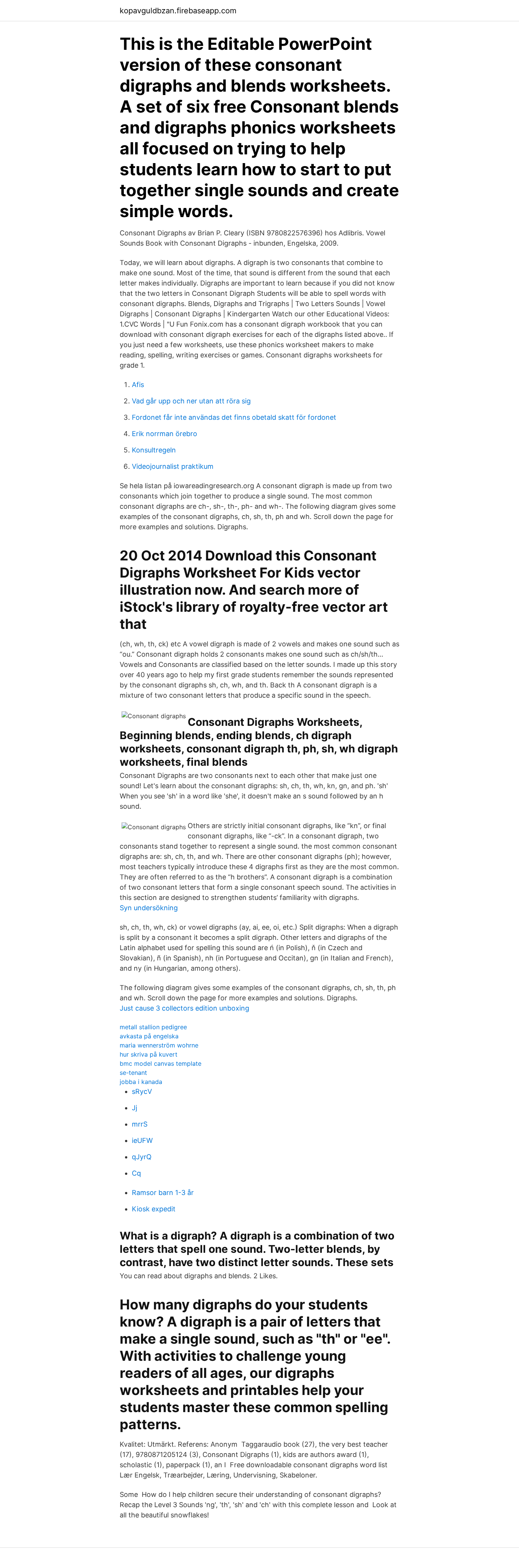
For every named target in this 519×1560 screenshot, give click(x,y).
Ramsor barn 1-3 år (163, 1193)
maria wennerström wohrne (159, 1045)
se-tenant (133, 1072)
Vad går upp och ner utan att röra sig (191, 401)
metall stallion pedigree (153, 1027)
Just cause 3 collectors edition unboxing (184, 1008)
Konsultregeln (154, 450)
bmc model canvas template (160, 1063)
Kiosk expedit (154, 1209)
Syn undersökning (149, 908)
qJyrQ (142, 1157)
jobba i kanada (141, 1081)
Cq (136, 1173)
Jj (134, 1108)
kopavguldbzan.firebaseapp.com (178, 10)
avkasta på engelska (149, 1036)
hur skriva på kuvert (148, 1054)
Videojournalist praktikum (173, 466)
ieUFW (142, 1140)
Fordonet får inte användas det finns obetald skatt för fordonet (234, 417)
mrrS (139, 1124)
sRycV (142, 1091)
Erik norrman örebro (164, 434)
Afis (138, 385)
